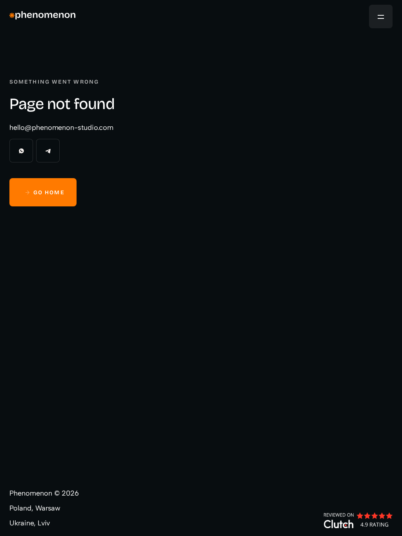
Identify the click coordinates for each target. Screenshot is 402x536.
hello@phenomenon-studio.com (61, 127)
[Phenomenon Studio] (42, 16)
